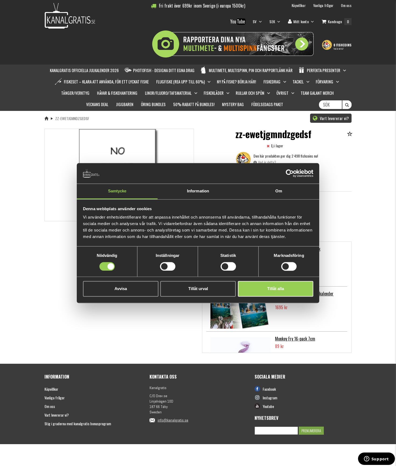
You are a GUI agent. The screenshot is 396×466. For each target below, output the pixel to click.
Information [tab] (198, 191)
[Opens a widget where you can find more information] (376, 459)
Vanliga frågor (54, 397)
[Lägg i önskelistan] (350, 134)
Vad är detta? (338, 48)
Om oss (49, 406)
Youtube (268, 406)
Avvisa (120, 289)
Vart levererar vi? (334, 118)
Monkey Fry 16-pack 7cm (295, 338)
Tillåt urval (198, 289)
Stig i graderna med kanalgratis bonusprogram (77, 423)
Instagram (270, 397)
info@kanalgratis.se (173, 420)
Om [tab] (278, 191)
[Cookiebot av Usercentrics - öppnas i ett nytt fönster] (289, 173)
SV (255, 21)
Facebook (269, 389)
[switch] (167, 266)
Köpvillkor (51, 389)
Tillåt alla (275, 289)
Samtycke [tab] (117, 191)
